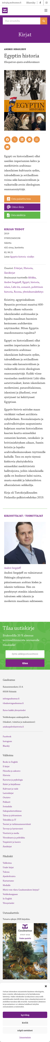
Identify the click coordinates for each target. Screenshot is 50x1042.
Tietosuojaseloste (25, 1037)
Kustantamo (8, 880)
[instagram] (46, 2)
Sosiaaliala (7, 806)
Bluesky (6, 746)
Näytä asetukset (25, 1030)
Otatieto (6, 797)
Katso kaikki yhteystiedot (14, 710)
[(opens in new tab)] (25, 951)
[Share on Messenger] (29, 139)
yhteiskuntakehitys (33, 291)
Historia (28, 268)
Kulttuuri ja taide (10, 789)
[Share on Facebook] (7, 139)
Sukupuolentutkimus (12, 811)
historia (35, 282)
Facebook (7, 736)
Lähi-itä (15, 287)
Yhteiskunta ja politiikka (14, 837)
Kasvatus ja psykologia (13, 780)
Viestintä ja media (11, 833)
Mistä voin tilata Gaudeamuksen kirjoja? (21, 889)
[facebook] (40, 2)
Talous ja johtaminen (12, 815)
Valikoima (7, 863)
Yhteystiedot (8, 903)
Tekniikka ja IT (9, 820)
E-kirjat (18, 268)
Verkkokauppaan (10, 894)
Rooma (18, 291)
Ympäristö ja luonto (12, 842)
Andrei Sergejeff (12, 282)
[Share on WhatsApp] (37, 139)
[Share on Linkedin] (22, 139)
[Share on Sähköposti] (7, 147)
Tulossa (6, 872)
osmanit (25, 287)
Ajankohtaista (9, 876)
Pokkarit (6, 802)
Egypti (25, 282)
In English (7, 898)
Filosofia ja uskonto (11, 771)
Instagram (7, 741)
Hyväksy (25, 1014)
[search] (43, 20)
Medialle (6, 885)
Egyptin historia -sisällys (22, 256)
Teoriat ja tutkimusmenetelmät (17, 824)
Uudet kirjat (8, 867)
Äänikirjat (9, 272)
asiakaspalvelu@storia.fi (13, 726)
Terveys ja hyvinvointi (13, 828)
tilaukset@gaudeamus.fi (13, 703)
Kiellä (25, 1022)
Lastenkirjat (8, 793)
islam (7, 287)
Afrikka (32, 277)
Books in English (10, 762)
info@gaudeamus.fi (11, 2)
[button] (45, 986)
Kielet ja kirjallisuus (11, 784)
